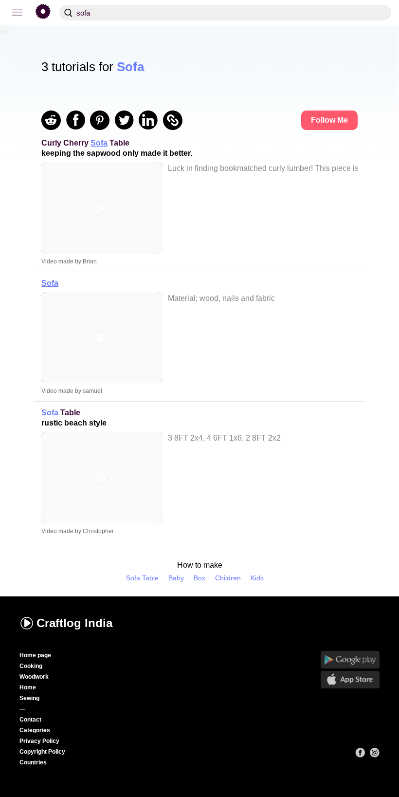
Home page (35, 655)
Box (199, 578)
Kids (257, 578)
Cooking (30, 666)
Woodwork (34, 677)
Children (228, 578)
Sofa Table (142, 578)
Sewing (29, 698)
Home (27, 687)
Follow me (329, 120)
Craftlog (74, 623)
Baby (176, 578)
